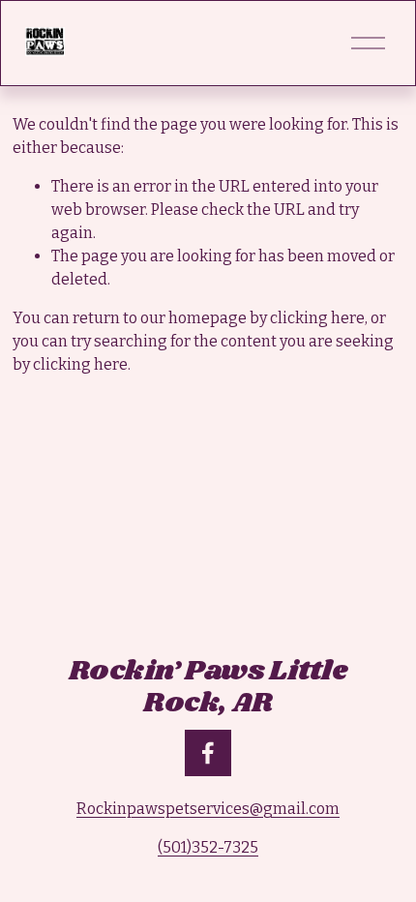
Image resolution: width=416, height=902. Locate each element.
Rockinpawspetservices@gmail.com (208, 808)
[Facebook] (208, 753)
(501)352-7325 (208, 847)
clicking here (317, 318)
